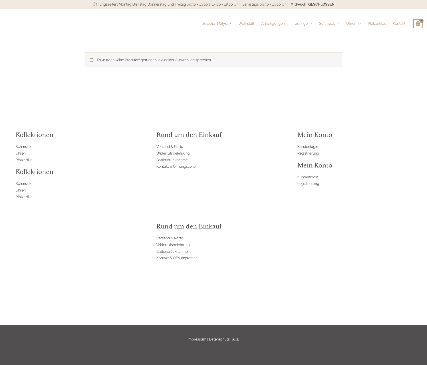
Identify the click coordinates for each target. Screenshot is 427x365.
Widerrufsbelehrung (173, 153)
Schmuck (23, 147)
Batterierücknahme (172, 160)
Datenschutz (219, 339)
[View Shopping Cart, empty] (418, 23)
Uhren (21, 153)
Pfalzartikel (24, 160)
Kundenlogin (307, 147)
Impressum (196, 339)
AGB (236, 339)
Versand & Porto (169, 147)
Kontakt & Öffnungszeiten (176, 166)
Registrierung (308, 153)
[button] (310, 24)
